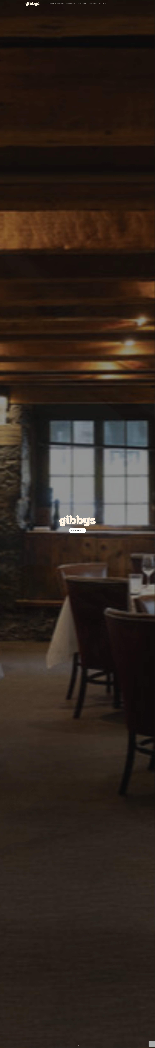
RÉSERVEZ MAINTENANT (77, 530)
